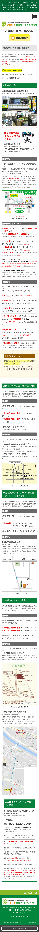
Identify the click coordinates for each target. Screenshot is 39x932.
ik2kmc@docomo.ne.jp (21, 827)
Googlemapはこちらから (20, 218)
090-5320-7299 (20, 823)
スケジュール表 (10, 259)
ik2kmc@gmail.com (22, 916)
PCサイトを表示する (19, 928)
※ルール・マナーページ (11, 876)
